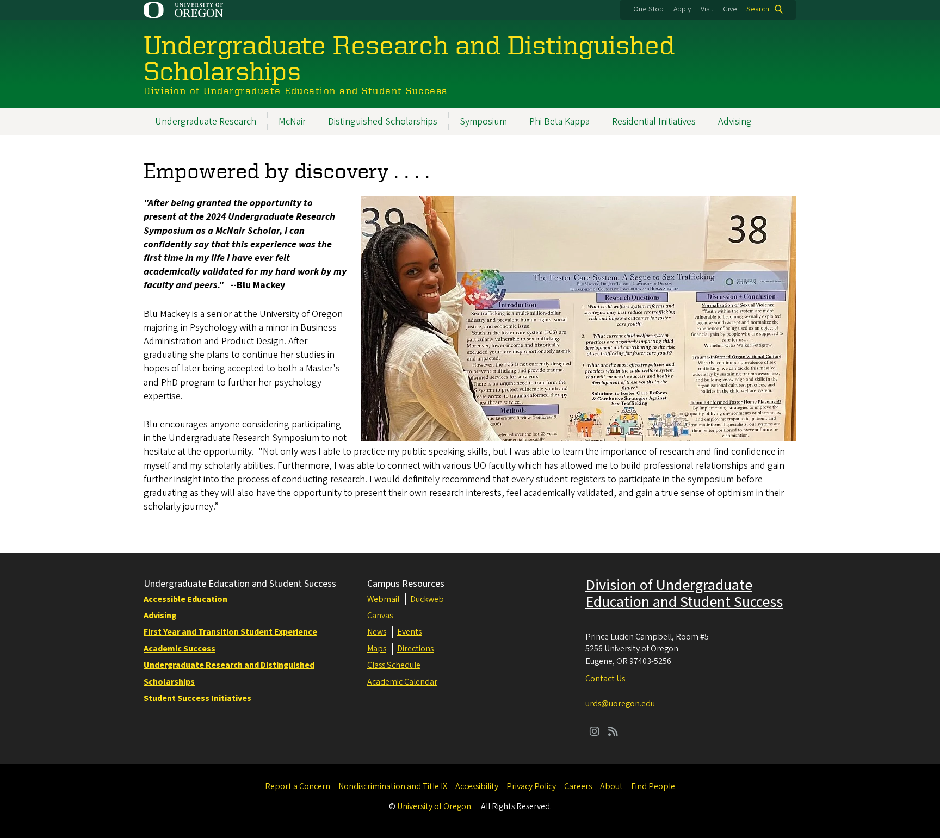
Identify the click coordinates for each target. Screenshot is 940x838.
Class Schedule (393, 665)
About (611, 786)
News (376, 632)
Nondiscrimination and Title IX (392, 786)
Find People (653, 786)
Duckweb (427, 599)
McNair (292, 121)
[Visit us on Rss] (613, 732)
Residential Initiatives (654, 121)
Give (730, 9)
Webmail (383, 599)
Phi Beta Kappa (559, 121)
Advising (735, 121)
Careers (578, 786)
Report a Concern (297, 786)
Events (409, 632)
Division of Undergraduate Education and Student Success (684, 593)
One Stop (648, 9)
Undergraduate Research (205, 121)
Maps (376, 649)
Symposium (483, 121)
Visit (707, 9)
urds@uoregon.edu (620, 704)
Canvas (380, 616)
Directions (415, 649)
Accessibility (476, 786)
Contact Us (605, 679)
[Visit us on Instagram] (594, 732)
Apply (682, 9)
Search (757, 9)
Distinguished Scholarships (382, 121)
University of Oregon (434, 806)
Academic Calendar (402, 682)
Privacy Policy (531, 786)
